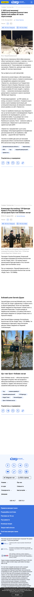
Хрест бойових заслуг (9, 400)
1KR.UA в (9, 27)
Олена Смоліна (20, 20)
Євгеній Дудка (18, 397)
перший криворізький (22, 149)
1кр (10, 149)
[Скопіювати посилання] (23, 163)
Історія (3, 486)
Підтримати (5, 2)
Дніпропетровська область (10, 146)
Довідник (4, 494)
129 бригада (22, 394)
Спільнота (20, 486)
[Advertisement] (17, 185)
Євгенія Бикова (21, 216)
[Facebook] (3, 163)
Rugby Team (6, 397)
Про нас (19, 482)
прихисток (6, 152)
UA (7, 23)
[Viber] (13, 163)
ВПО (4, 149)
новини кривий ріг (14, 391)
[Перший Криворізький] (18, 2)
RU (11, 23)
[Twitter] (18, 163)
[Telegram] (8, 163)
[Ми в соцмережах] (8, 465)
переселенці (26, 146)
